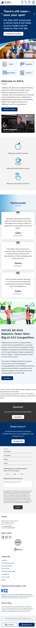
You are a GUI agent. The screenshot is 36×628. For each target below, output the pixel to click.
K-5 (8, 474)
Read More (7, 378)
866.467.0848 (8, 526)
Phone (5, 459)
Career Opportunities (6, 565)
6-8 (15, 474)
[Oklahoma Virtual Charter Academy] (7, 2)
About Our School (9, 109)
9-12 (21, 474)
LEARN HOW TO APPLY (13, 34)
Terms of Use (16, 502)
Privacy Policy (25, 502)
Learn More (18, 417)
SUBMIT (18, 507)
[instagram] (6, 537)
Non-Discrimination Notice (8, 563)
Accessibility (4, 574)
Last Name (7, 455)
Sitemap (3, 579)
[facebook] (2, 537)
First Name (7, 451)
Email (5, 463)
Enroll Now (17, 441)
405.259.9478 (11, 527)
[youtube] (10, 537)
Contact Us (4, 560)
